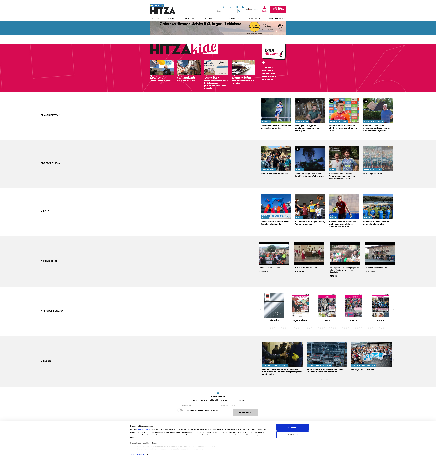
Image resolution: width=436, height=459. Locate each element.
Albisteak (154, 18)
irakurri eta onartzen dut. (201, 410)
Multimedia (209, 18)
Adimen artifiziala (277, 18)
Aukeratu (291, 435)
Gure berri (267, 67)
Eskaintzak (268, 73)
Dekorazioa (274, 320)
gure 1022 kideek (144, 429)
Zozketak (267, 70)
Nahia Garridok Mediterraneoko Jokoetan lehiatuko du (275, 222)
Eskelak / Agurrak (232, 18)
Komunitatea (189, 18)
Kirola (265, 217)
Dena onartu (292, 427)
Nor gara (267, 79)
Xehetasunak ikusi (137, 454)
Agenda (171, 18)
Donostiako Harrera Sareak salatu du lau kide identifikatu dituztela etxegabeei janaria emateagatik (282, 371)
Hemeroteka (268, 76)
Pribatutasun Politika (192, 410)
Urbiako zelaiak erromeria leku (274, 173)
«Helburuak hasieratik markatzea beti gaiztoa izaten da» (276, 126)
